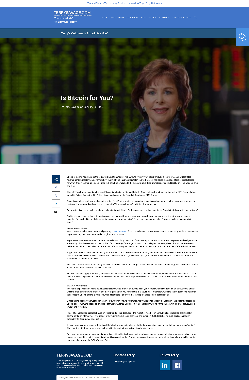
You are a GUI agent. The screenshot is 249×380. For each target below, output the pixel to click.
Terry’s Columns (72, 33)
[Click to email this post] (56, 212)
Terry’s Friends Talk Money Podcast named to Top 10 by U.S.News (124, 3)
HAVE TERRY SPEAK (181, 17)
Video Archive (148, 17)
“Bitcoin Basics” (120, 231)
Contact (164, 17)
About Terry (117, 17)
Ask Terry (132, 17)
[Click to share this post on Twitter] (56, 196)
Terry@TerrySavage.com (124, 361)
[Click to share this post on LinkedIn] (56, 204)
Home (104, 17)
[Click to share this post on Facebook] (56, 187)
